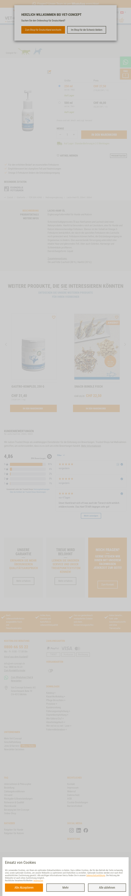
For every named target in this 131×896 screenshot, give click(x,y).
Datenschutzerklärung (95, 875)
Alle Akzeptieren (24, 887)
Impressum (38, 880)
